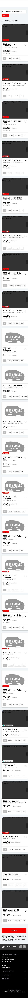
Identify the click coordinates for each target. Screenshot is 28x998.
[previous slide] (3, 33)
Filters (6, 15)
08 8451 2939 (6, 967)
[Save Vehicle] (25, 45)
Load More (14, 930)
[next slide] (27, 33)
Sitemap (23, 991)
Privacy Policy (17, 991)
